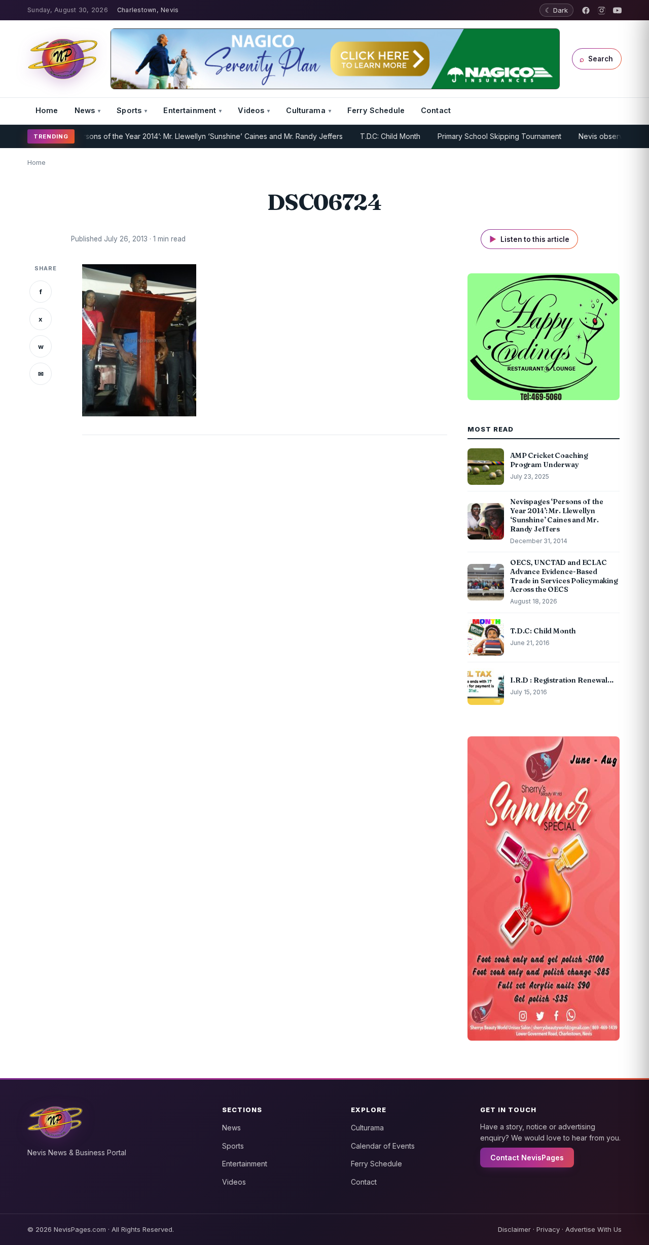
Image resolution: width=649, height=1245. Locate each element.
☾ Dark (556, 10)
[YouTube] (617, 10)
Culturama (305, 110)
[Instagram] (601, 10)
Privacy (548, 1229)
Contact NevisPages (527, 1157)
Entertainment (189, 110)
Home (46, 110)
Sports (129, 110)
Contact (436, 110)
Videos (251, 110)
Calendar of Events (383, 1146)
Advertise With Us (593, 1229)
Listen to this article (529, 239)
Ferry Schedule (376, 110)
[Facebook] (586, 10)
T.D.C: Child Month (366, 136)
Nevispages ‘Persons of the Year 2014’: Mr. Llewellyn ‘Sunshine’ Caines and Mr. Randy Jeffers (162, 136)
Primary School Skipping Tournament (475, 136)
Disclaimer (514, 1229)
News (85, 110)
